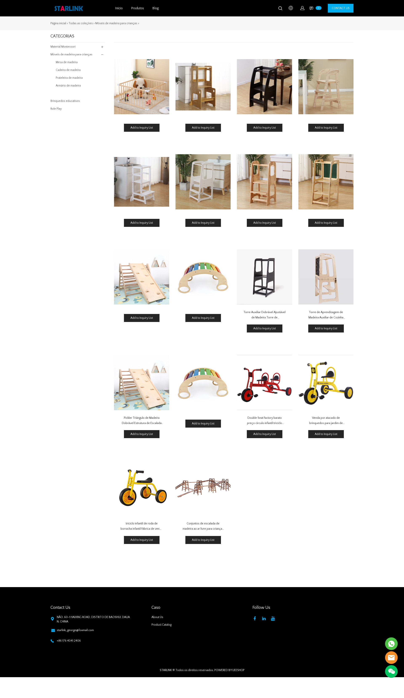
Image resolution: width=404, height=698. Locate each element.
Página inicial (58, 23)
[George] (391, 643)
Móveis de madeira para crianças (116, 23)
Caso (156, 607)
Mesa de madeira (67, 62)
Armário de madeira (68, 85)
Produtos (137, 8)
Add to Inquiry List (141, 127)
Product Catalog (161, 624)
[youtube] (274, 618)
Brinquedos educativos (65, 101)
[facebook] (255, 618)
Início (119, 8)
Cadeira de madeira (68, 70)
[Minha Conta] (302, 8)
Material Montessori (63, 46)
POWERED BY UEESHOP (229, 670)
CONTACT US (341, 8)
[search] (280, 9)
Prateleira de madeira (69, 78)
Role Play (56, 108)
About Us (157, 617)
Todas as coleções (81, 23)
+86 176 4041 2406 (69, 640)
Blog (155, 8)
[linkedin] (265, 618)
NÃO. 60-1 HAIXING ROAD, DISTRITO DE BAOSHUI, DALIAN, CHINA (93, 619)
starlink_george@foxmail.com (75, 630)
